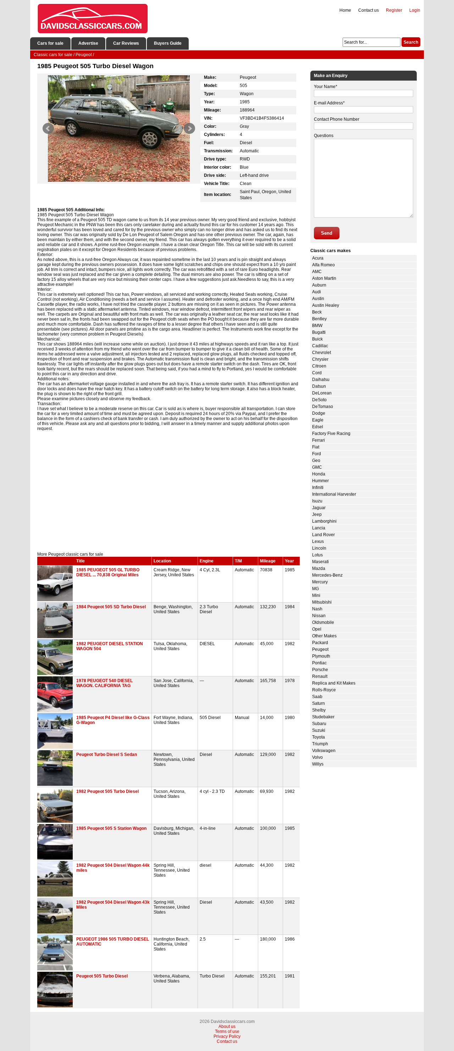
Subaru (319, 723)
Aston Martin (324, 278)
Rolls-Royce (324, 689)
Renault (319, 676)
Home (345, 10)
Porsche (320, 669)
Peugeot (320, 649)
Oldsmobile (323, 622)
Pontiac (319, 662)
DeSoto (319, 399)
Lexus (318, 541)
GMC (317, 467)
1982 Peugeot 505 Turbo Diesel (107, 791)
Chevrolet (321, 352)
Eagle (317, 420)
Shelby (319, 710)
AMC (317, 271)
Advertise (88, 43)
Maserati (320, 561)
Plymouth (321, 656)
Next (189, 128)
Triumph (320, 743)
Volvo (317, 757)
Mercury (320, 581)
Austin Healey (325, 305)
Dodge (318, 413)
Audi (316, 291)
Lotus (317, 554)
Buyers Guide (168, 43)
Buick (317, 339)
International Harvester (334, 494)
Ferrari (318, 440)
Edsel (317, 426)
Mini (316, 595)
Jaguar (319, 507)
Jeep (317, 514)
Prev (48, 128)
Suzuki (318, 730)
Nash (317, 608)
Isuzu (317, 501)
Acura (317, 258)
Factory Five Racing (331, 433)
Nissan (319, 615)
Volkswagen (324, 750)
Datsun (319, 386)
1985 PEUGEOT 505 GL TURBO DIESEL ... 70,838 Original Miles (107, 572)
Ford (316, 453)
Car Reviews (126, 43)
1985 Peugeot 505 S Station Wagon (111, 828)
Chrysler (320, 359)
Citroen (319, 366)
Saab (317, 696)
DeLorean (322, 393)
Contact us (368, 10)
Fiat (315, 447)
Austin (318, 298)
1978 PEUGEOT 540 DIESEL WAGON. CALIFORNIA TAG (104, 683)
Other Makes (324, 635)
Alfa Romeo (323, 264)
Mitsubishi (322, 602)
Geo (316, 460)
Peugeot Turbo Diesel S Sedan (106, 754)
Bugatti (319, 332)
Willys (317, 764)
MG (315, 588)
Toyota (318, 737)
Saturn (318, 703)
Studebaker (323, 716)
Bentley (319, 318)
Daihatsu (321, 379)
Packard (320, 642)
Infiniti (317, 487)
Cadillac (320, 345)
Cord (317, 372)
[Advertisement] (168, 491)
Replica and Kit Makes (333, 683)
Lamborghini (324, 521)
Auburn (319, 285)
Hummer (320, 480)
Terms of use (227, 1031)
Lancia (318, 528)
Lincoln (319, 548)
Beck (317, 312)
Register (394, 10)
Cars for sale (50, 43)
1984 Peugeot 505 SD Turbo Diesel (111, 606)
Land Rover (323, 534)
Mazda (318, 568)
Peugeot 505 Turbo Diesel (102, 976)
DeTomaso (322, 406)
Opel (316, 629)
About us (227, 1026)
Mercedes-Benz (327, 575)
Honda (318, 474)
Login (414, 10)
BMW (317, 325)
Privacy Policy (227, 1036)
